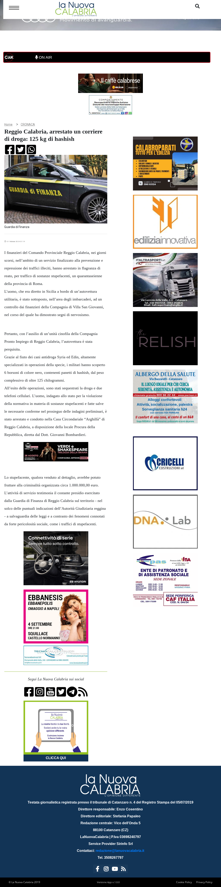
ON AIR (45, 57)
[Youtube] (114, 869)
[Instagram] (106, 869)
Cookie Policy (184, 882)
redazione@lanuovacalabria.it (120, 850)
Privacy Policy (204, 882)
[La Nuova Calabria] (76, 8)
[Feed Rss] (123, 869)
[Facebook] (97, 869)
